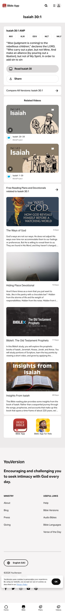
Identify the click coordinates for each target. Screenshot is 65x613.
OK (56, 581)
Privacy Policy (22, 584)
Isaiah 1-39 (21, 175)
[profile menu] (56, 5)
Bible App (20, 433)
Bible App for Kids (43, 433)
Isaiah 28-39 (21, 136)
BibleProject (18, 140)
